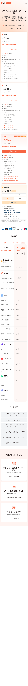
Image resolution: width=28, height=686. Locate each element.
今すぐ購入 (14, 49)
